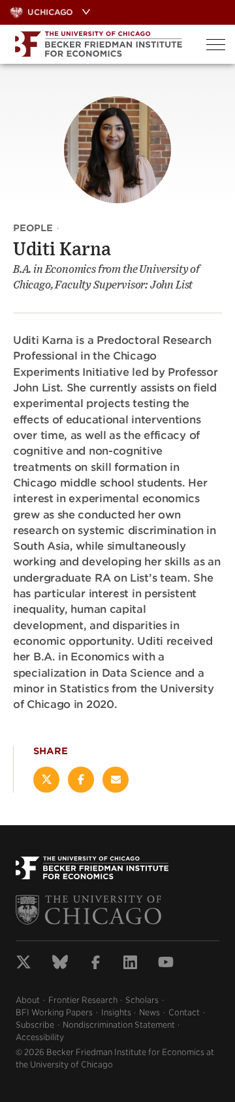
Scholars (142, 1000)
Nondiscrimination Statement (119, 1025)
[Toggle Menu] (215, 44)
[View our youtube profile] (166, 964)
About (28, 1000)
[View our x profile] (23, 964)
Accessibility (40, 1037)
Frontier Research (83, 1000)
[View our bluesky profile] (60, 964)
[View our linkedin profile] (130, 964)
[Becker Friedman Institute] (98, 44)
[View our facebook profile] (95, 964)
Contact (184, 1012)
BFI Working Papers (54, 1012)
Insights (116, 1012)
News (149, 1012)
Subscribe (35, 1025)
